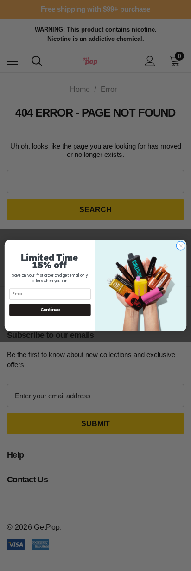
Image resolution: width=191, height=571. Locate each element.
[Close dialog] (181, 246)
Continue (50, 309)
